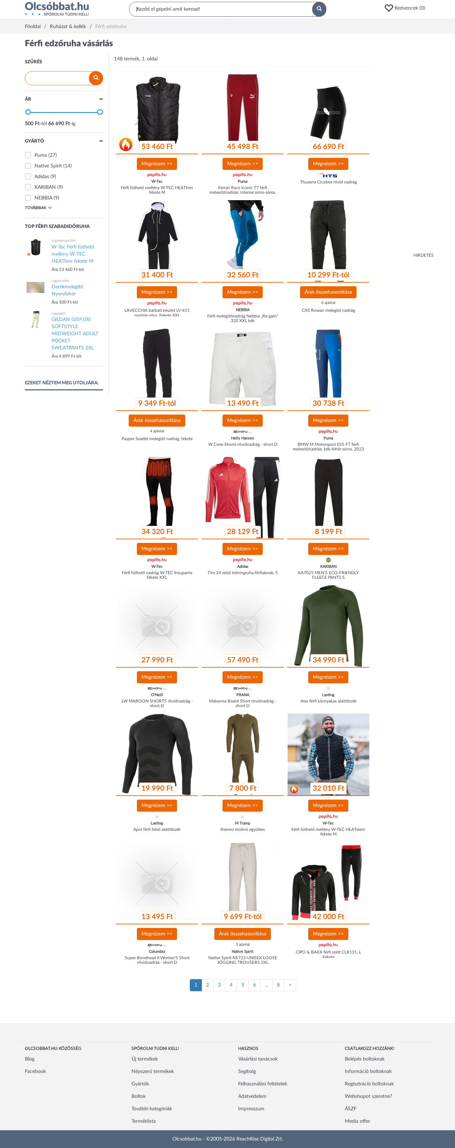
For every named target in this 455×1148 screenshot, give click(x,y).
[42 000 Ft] (328, 882)
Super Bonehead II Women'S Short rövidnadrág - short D (157, 960)
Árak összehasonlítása (328, 292)
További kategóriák (152, 1108)
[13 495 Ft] (157, 882)
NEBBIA (43, 198)
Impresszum (251, 1108)
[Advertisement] (405, 145)
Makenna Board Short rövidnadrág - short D (242, 703)
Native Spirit (48, 166)
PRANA (242, 695)
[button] (407, 8)
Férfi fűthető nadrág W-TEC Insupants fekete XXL (157, 575)
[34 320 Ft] (157, 497)
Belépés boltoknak (365, 1059)
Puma (40, 155)
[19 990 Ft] (157, 754)
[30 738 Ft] (328, 369)
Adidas (41, 176)
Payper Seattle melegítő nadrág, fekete (157, 439)
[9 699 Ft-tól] (243, 882)
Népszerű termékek (153, 1071)
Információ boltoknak (368, 1071)
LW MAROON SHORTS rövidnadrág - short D (157, 703)
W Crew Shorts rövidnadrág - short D (242, 444)
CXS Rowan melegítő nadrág (328, 310)
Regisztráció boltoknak (369, 1084)
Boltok (139, 1096)
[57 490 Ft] (243, 626)
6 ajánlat (328, 303)
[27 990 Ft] (157, 626)
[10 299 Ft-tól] (328, 241)
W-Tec (156, 181)
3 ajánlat (243, 944)
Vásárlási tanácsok (258, 1059)
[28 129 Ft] (243, 497)
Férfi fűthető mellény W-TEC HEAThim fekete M (157, 190)
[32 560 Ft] (243, 241)
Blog (29, 1059)
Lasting (328, 695)
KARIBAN (45, 187)
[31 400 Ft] (157, 241)
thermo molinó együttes (242, 829)
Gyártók (140, 1084)
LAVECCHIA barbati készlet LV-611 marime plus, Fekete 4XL (157, 312)
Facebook (35, 1071)
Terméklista (144, 1121)
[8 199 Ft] (328, 497)
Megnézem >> (156, 163)
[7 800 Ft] (243, 754)
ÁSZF (351, 1108)
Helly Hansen (242, 438)
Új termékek (145, 1059)
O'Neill (157, 695)
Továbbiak (35, 208)
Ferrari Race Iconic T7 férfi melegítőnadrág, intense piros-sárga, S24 (242, 192)
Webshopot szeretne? (368, 1096)
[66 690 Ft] (328, 112)
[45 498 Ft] (243, 112)
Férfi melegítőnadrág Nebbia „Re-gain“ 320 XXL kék (242, 318)
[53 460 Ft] (157, 112)
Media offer (357, 1121)
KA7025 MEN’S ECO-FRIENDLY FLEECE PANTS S (328, 575)
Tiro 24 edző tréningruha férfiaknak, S (243, 573)
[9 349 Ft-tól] (157, 369)
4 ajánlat (157, 431)
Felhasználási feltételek (262, 1084)
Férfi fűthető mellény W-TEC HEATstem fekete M (328, 831)
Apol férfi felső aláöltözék (157, 829)
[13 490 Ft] (243, 369)
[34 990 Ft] (328, 626)
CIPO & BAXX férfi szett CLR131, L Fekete (328, 954)
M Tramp (242, 823)
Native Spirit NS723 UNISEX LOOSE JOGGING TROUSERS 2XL (242, 960)
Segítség (247, 1071)
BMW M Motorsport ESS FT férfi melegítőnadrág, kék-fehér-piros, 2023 (328, 446)
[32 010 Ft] (328, 754)
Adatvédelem (252, 1096)
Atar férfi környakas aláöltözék (328, 701)
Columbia (157, 952)
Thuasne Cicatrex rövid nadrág (328, 182)
